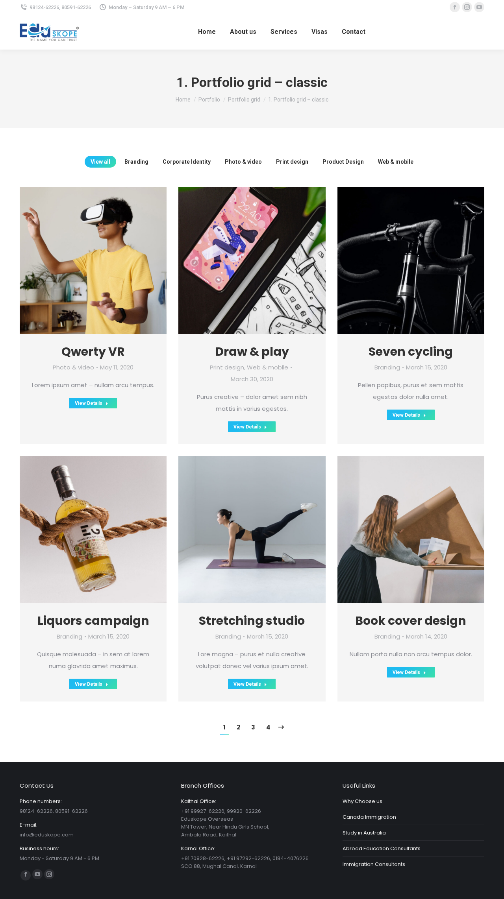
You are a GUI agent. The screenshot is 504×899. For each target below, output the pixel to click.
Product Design (343, 162)
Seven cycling (411, 351)
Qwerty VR (93, 351)
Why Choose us (362, 801)
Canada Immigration (369, 817)
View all (100, 162)
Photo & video (243, 162)
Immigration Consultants (374, 864)
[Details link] (104, 261)
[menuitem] (206, 31)
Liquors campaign (93, 620)
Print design (292, 162)
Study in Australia (364, 832)
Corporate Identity (187, 162)
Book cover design (410, 620)
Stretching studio (252, 620)
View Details (88, 403)
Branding (136, 162)
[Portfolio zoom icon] (82, 261)
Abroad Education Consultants (382, 848)
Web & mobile (395, 162)
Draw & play (252, 351)
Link (389, 261)
